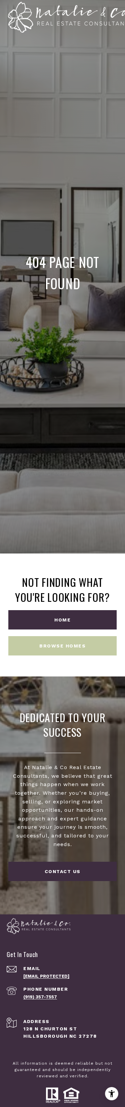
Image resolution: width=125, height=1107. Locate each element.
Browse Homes (62, 645)
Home (62, 619)
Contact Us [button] (63, 871)
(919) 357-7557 (40, 996)
